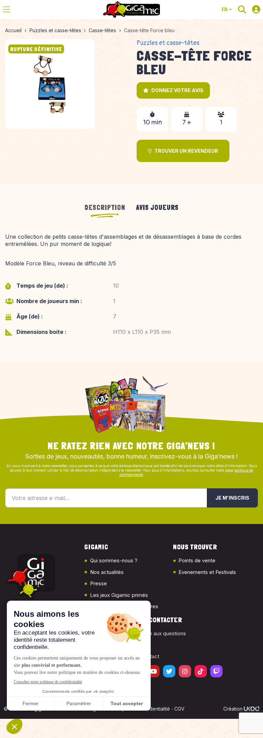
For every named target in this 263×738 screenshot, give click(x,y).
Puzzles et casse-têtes (168, 43)
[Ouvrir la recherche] (242, 9)
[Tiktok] (201, 671)
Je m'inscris (232, 498)
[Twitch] (216, 671)
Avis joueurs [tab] (157, 207)
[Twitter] (169, 671)
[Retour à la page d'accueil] (131, 9)
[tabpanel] (131, 289)
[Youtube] (153, 671)
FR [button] (225, 9)
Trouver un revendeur (186, 151)
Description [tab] (105, 207)
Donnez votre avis (177, 90)
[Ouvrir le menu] (6, 9)
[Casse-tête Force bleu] (50, 84)
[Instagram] (185, 671)
